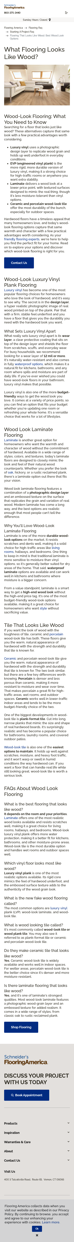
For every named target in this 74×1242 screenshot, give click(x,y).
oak (10, 472)
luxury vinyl (58, 908)
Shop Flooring (21, 1027)
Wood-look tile (15, 747)
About (8, 1151)
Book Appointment (28, 1095)
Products (10, 1123)
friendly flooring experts (21, 239)
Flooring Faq (35, 27)
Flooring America (13, 27)
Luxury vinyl (13, 290)
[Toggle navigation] (66, 12)
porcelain (56, 634)
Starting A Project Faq (22, 31)
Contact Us (19, 263)
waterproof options (29, 364)
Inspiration (12, 1133)
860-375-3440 (12, 12)
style (43, 608)
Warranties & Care (17, 1142)
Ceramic (10, 658)
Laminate (11, 440)
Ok (37, 1228)
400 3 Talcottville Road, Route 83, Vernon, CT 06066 (34, 1179)
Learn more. (51, 1222)
